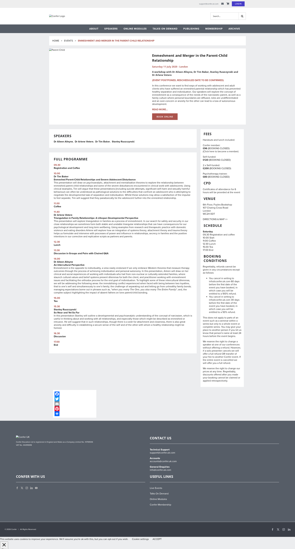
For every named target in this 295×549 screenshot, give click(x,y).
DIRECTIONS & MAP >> (215, 219)
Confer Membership (160, 504)
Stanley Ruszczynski (123, 141)
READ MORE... (160, 109)
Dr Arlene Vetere (84, 141)
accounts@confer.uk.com (163, 461)
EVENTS (68, 40)
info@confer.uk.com (160, 469)
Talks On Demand (159, 493)
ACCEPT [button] (157, 539)
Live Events (156, 488)
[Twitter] (75, 398)
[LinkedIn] (31, 488)
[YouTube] (36, 488)
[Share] (75, 413)
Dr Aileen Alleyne (63, 141)
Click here (208, 151)
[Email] (75, 403)
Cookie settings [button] (140, 539)
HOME (56, 40)
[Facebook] (75, 394)
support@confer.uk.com (162, 452)
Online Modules (158, 499)
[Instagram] (27, 488)
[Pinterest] (75, 408)
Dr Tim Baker (102, 141)
